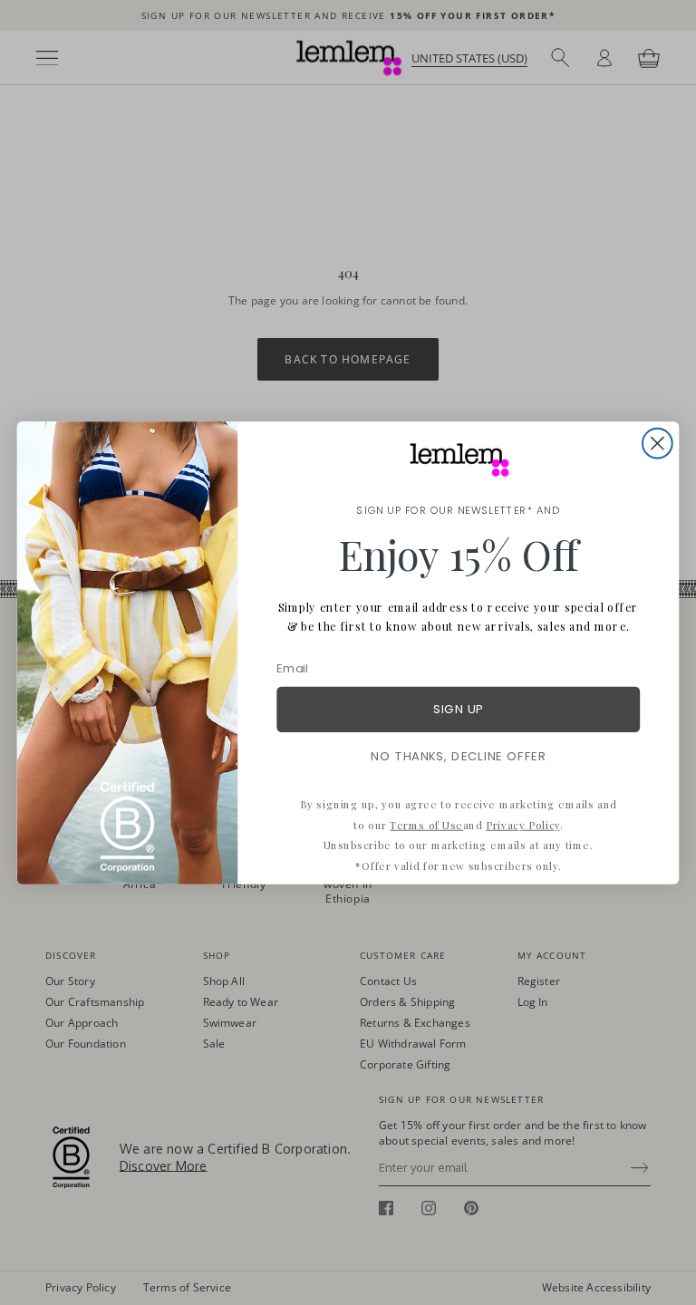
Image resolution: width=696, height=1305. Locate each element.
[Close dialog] (657, 443)
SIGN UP (458, 709)
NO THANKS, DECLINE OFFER (458, 755)
